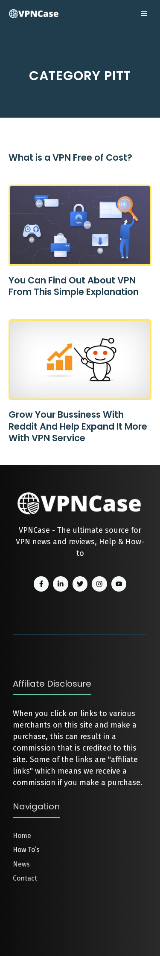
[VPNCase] (34, 13)
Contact (25, 878)
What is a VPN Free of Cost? (70, 157)
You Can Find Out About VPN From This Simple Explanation (74, 286)
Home (22, 836)
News (21, 864)
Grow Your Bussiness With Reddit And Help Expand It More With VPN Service (78, 426)
